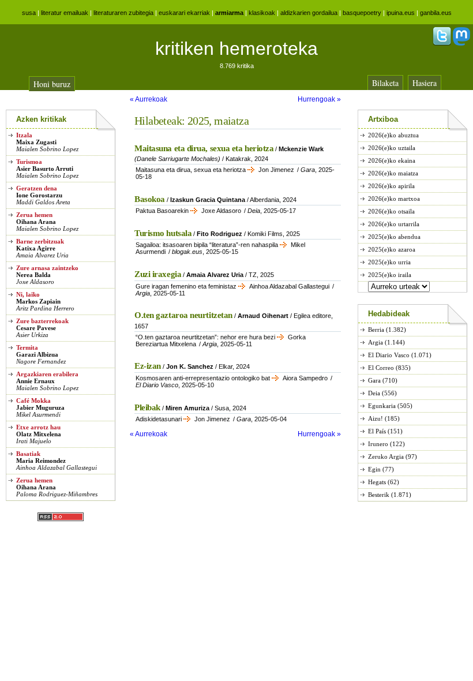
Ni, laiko (28, 294)
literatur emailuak (64, 12)
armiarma (229, 12)
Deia (374, 393)
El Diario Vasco (389, 354)
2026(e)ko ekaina (391, 160)
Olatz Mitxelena (38, 434)
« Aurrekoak (148, 99)
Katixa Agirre (35, 248)
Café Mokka (33, 400)
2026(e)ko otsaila (391, 211)
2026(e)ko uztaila (391, 147)
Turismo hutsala (163, 233)
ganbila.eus (436, 12)
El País (377, 431)
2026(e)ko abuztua (393, 135)
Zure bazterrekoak (42, 320)
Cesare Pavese (36, 327)
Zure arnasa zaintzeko (47, 267)
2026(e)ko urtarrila (393, 223)
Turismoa (29, 161)
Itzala (24, 135)
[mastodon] (461, 43)
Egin (374, 469)
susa (29, 12)
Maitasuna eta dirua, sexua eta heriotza (203, 148)
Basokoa (149, 199)
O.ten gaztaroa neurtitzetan (183, 315)
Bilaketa (385, 82)
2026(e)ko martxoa (394, 198)
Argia (375, 342)
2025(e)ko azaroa (391, 249)
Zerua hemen (34, 214)
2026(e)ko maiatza (393, 173)
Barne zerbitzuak (40, 241)
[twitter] (442, 43)
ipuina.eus (400, 12)
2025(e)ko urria (389, 262)
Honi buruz (51, 83)
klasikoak (262, 12)
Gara (374, 380)
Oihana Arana (36, 221)
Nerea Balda (33, 274)
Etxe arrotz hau (38, 427)
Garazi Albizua (37, 354)
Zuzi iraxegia (157, 274)
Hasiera (424, 82)
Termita (27, 347)
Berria (376, 329)
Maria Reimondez (41, 460)
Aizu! (375, 418)
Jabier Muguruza (40, 407)
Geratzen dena (36, 188)
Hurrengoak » (319, 99)
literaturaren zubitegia (123, 12)
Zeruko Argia (386, 456)
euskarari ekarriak (184, 12)
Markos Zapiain (38, 301)
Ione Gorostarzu (39, 195)
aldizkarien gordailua (308, 12)
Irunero (378, 443)
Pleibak (147, 407)
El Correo (381, 367)
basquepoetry (362, 12)
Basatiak (28, 453)
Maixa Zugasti (36, 142)
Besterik (378, 494)
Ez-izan (147, 366)
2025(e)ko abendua (394, 236)
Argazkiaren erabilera (47, 374)
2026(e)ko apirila (391, 185)
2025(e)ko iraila (389, 274)
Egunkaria (382, 405)
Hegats (377, 481)
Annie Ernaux (35, 380)
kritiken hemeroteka (236, 48)
